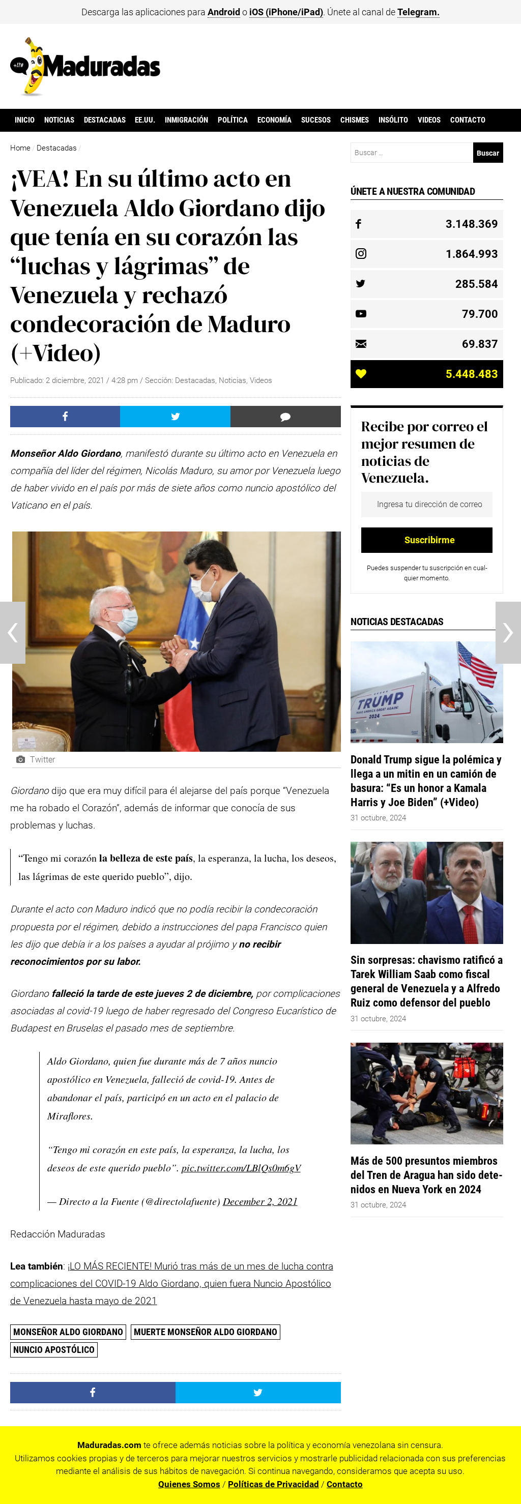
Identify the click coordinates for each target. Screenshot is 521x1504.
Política (233, 120)
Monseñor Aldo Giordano (68, 1331)
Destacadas (105, 120)
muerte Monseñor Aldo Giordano (205, 1331)
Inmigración (186, 120)
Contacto (467, 120)
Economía (274, 120)
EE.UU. (145, 120)
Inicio (25, 120)
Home (20, 148)
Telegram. (418, 12)
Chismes (354, 120)
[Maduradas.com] (85, 93)
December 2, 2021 (260, 1200)
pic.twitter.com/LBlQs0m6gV (241, 1167)
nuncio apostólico (54, 1349)
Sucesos (316, 120)
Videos (429, 120)
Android (224, 12)
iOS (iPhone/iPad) (286, 12)
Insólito (393, 120)
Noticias (59, 120)
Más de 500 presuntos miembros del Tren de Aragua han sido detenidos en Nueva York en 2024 (427, 1175)
